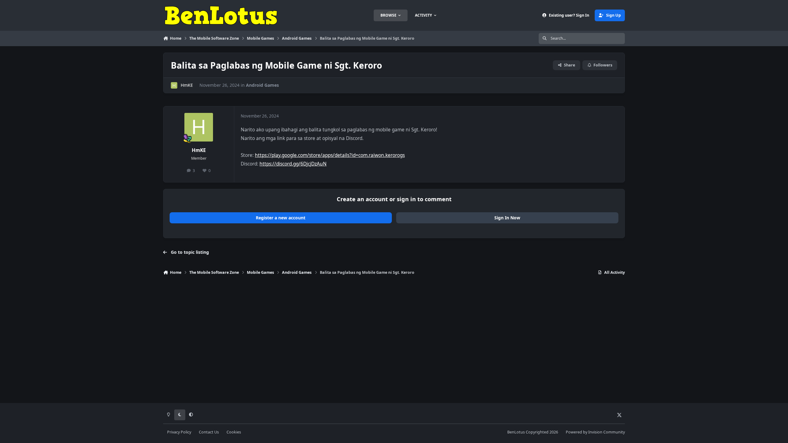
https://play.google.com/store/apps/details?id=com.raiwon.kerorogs (330, 155)
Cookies (234, 432)
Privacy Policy (179, 432)
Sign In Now (507, 218)
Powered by (595, 432)
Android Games (262, 85)
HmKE (187, 85)
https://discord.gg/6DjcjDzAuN (293, 164)
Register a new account (280, 218)
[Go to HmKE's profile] (174, 85)
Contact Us (209, 432)
